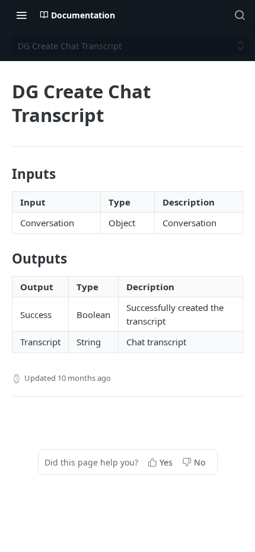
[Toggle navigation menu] (21, 14)
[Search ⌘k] (239, 14)
